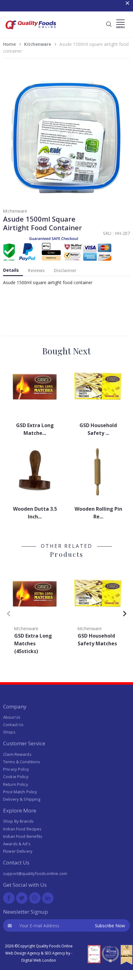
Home (9, 44)
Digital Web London (38, 960)
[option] (34, 612)
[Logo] (31, 31)
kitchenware (15, 211)
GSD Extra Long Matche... (35, 429)
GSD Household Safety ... (98, 429)
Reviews (36, 270)
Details (11, 270)
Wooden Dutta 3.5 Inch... (35, 512)
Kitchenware (37, 44)
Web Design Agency (22, 953)
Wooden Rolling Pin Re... (98, 512)
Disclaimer (65, 270)
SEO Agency (55, 953)
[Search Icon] (109, 24)
